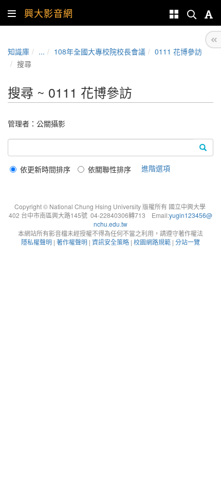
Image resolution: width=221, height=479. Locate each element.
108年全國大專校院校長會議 (99, 51)
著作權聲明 (72, 241)
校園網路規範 (152, 241)
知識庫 (18, 51)
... (42, 51)
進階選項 (155, 168)
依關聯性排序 (109, 169)
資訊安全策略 (110, 241)
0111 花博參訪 (178, 51)
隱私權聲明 (36, 241)
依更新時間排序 (45, 169)
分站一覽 (187, 241)
